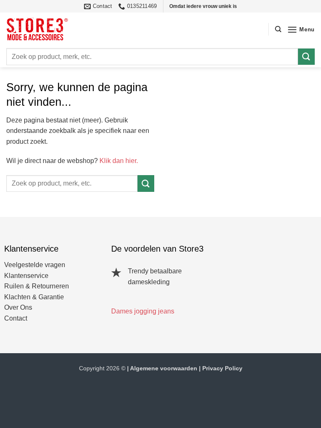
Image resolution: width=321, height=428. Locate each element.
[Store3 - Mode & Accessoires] (44, 29)
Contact (15, 318)
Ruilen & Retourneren (36, 286)
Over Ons (18, 307)
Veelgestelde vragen (34, 264)
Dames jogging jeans (142, 311)
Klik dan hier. (118, 160)
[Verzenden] (306, 56)
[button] (301, 29)
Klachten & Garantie (34, 297)
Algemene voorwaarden (163, 368)
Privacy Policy (222, 368)
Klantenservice (26, 275)
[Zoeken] (278, 29)
